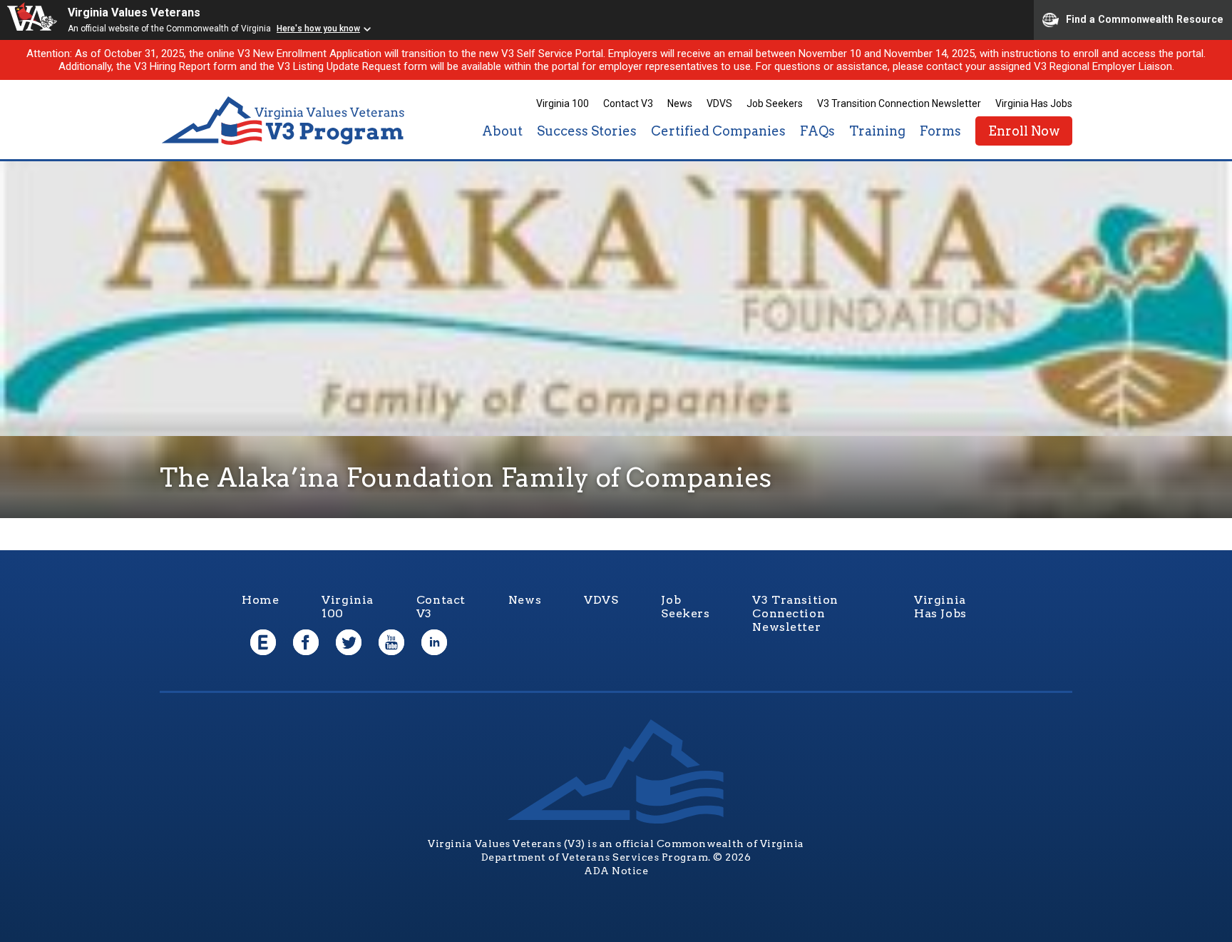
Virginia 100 (562, 103)
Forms (940, 130)
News (679, 103)
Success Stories (587, 130)
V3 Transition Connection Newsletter (899, 103)
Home (260, 600)
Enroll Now (1023, 130)
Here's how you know (318, 29)
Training (877, 130)
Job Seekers (774, 103)
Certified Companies (718, 130)
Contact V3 (628, 103)
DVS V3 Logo (284, 121)
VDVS (719, 103)
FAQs (817, 130)
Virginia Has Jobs (1033, 103)
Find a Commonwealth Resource (1144, 18)
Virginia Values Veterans (134, 12)
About (502, 130)
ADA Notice (616, 870)
